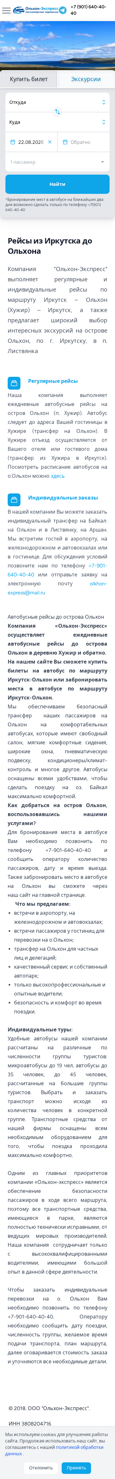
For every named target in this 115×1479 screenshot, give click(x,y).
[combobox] (57, 102)
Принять (76, 1468)
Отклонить (41, 1468)
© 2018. (18, 1408)
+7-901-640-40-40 (68, 850)
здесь (58, 476)
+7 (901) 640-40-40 (88, 10)
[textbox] (33, 142)
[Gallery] (57, 49)
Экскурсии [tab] (86, 79)
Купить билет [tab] (29, 79)
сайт (25, 895)
